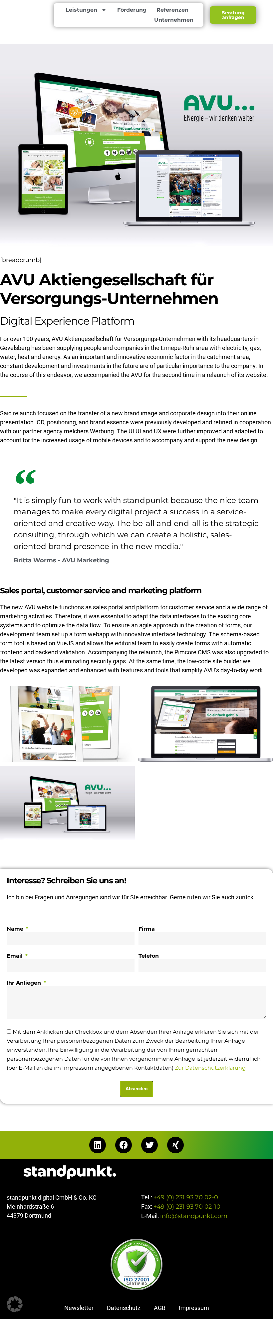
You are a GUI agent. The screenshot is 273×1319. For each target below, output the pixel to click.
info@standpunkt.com (193, 1216)
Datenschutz (123, 1307)
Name (16, 929)
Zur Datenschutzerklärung (210, 1068)
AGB (159, 1307)
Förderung (131, 10)
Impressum (194, 1307)
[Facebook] (123, 1145)
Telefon (148, 956)
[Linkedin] (97, 1145)
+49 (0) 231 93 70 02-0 (185, 1197)
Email (15, 956)
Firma (146, 929)
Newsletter (79, 1307)
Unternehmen (173, 20)
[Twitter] (149, 1145)
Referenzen (172, 10)
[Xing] (175, 1145)
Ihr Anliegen (25, 983)
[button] (14, 1304)
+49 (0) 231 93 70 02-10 (186, 1206)
